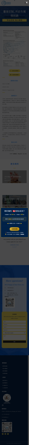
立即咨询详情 (14, 229)
